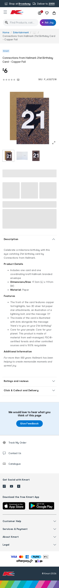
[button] (5, 12)
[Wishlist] (47, 13)
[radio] (8, 156)
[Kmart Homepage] (16, 12)
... (34, 32)
